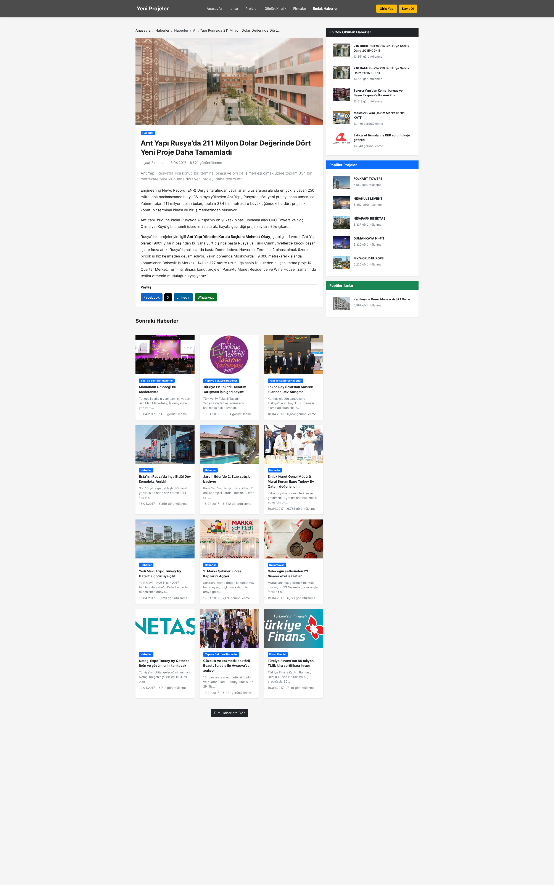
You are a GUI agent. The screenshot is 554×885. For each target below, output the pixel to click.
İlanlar (233, 8)
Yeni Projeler (153, 8)
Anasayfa (214, 8)
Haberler (162, 30)
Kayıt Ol (408, 8)
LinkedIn (183, 297)
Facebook (151, 297)
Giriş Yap (386, 8)
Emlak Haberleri (325, 8)
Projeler (251, 8)
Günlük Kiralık (275, 8)
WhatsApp (206, 297)
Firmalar (299, 8)
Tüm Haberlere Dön (229, 713)
